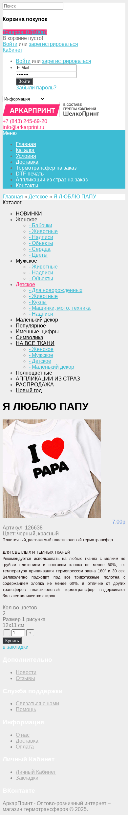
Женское (26, 219)
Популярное (31, 325)
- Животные (43, 231)
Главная (13, 196)
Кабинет (12, 50)
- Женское (41, 349)
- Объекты (41, 243)
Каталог (25, 150)
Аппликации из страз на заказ (52, 179)
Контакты (27, 185)
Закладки (27, 778)
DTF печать (30, 173)
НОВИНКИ (29, 213)
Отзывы (25, 678)
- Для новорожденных (55, 290)
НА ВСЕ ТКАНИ (35, 343)
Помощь (26, 709)
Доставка (27, 162)
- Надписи (41, 237)
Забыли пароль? (36, 87)
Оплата (25, 747)
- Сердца (40, 249)
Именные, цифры (37, 331)
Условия (26, 156)
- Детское (40, 361)
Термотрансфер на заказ (46, 168)
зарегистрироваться (53, 44)
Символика (29, 337)
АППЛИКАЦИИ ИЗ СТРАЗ (48, 378)
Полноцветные (34, 373)
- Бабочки (40, 225)
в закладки (16, 647)
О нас (23, 735)
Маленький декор (37, 320)
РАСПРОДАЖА (35, 384)
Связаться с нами (37, 703)
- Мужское (41, 355)
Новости (26, 672)
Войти (10, 44)
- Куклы (38, 302)
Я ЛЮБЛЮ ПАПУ (74, 196)
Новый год (29, 390)
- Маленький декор (51, 367)
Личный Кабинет (36, 772)
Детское (38, 196)
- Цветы (38, 255)
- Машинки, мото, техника (60, 308)
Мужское (26, 261)
